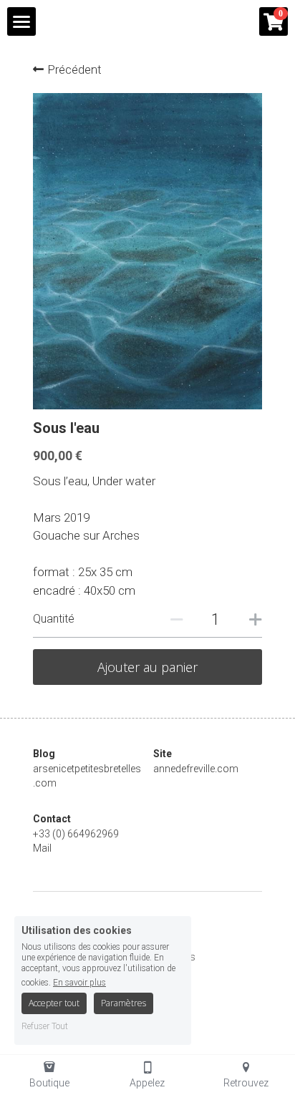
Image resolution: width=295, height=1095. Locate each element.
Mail (42, 848)
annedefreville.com (195, 768)
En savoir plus (79, 982)
